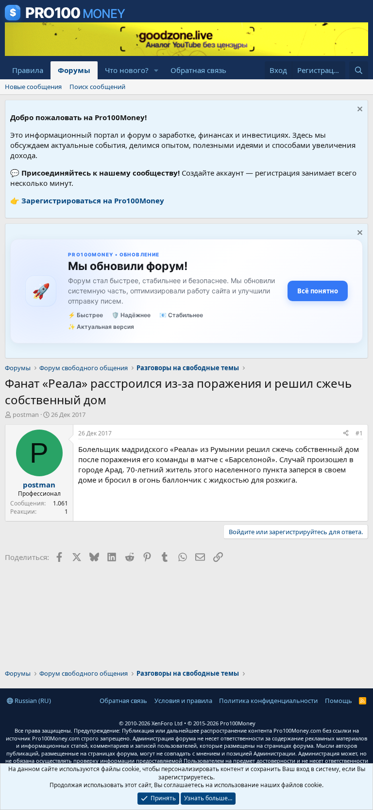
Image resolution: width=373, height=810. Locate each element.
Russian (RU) (32, 700)
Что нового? (127, 70)
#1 (359, 433)
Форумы (74, 70)
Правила (27, 70)
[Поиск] (358, 70)
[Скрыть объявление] (359, 110)
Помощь (338, 700)
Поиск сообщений (97, 86)
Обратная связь (198, 70)
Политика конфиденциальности (268, 700)
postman (26, 414)
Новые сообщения (33, 86)
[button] (156, 70)
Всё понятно (317, 291)
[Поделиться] (345, 433)
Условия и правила (183, 700)
